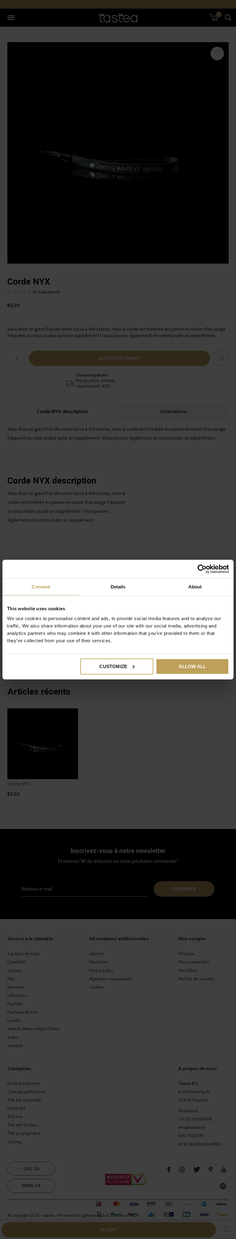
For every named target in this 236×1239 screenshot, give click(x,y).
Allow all (192, 666)
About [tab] (195, 586)
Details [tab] (118, 586)
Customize (113, 666)
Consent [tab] (41, 586)
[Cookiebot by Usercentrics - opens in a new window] (202, 569)
